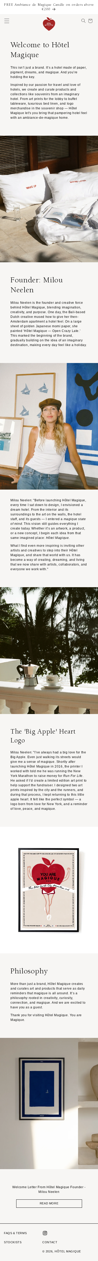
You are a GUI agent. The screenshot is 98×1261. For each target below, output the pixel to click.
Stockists (12, 1242)
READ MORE (49, 1203)
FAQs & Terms (15, 1233)
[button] (7, 21)
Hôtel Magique (68, 1251)
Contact (49, 1242)
